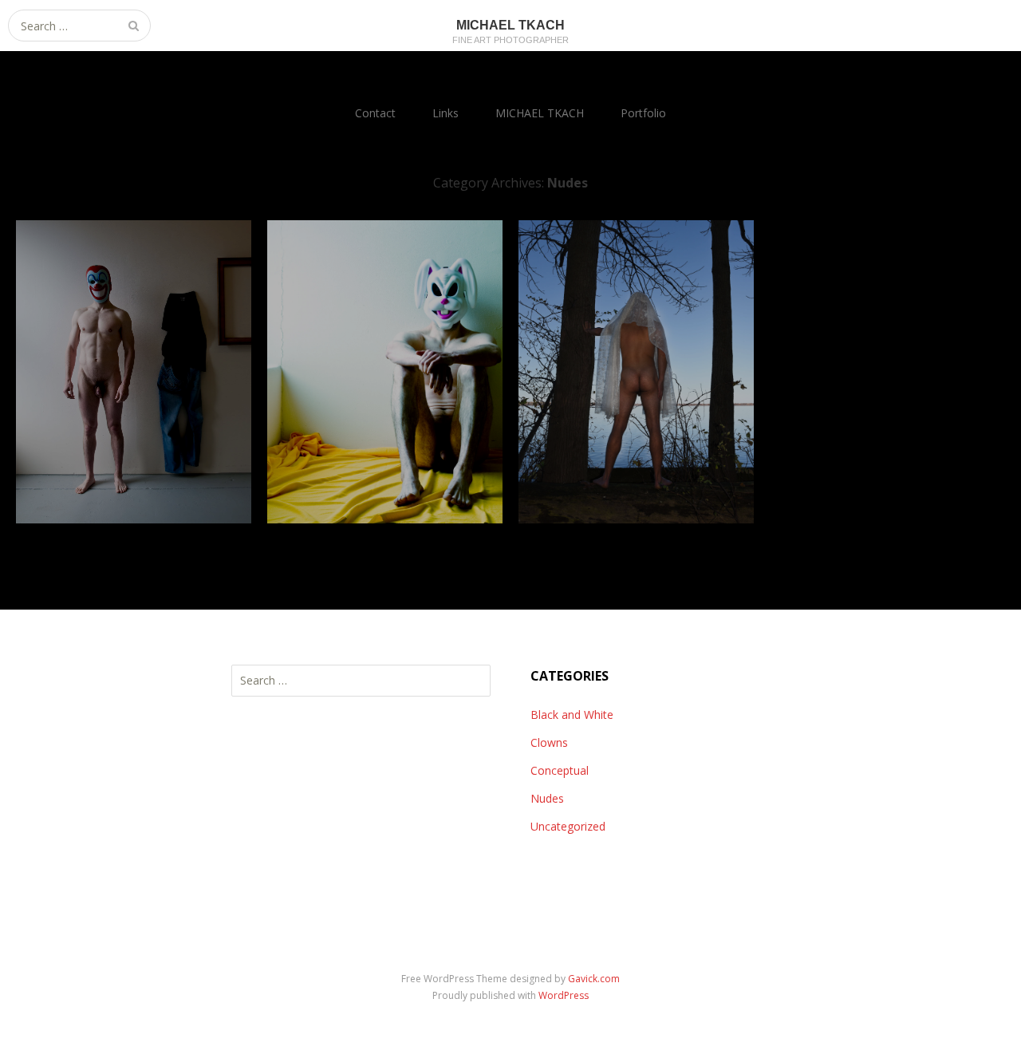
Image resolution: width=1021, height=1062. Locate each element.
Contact (375, 112)
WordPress (563, 995)
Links (445, 112)
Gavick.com (594, 978)
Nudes (547, 798)
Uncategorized (567, 826)
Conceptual (559, 770)
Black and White (571, 714)
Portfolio (643, 112)
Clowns (549, 742)
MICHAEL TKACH (539, 112)
